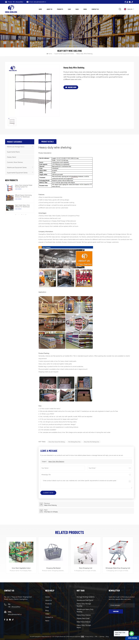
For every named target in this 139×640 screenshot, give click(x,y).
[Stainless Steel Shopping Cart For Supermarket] (118, 552)
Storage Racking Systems (86, 597)
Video (85, 9)
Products (60, 9)
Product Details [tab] (47, 141)
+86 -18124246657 (14, 607)
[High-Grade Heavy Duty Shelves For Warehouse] (10, 208)
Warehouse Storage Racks (15, 147)
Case (69, 9)
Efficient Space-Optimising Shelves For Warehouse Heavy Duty (23, 196)
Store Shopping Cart (53, 568)
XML (96, 636)
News (47, 621)
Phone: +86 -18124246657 (15, 2)
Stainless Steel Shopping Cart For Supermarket (118, 569)
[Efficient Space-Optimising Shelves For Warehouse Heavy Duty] (10, 198)
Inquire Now (72, 87)
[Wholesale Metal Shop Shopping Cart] (85, 552)
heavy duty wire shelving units (91, 441)
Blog (77, 9)
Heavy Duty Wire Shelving (56, 461)
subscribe (116, 611)
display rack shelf (83, 618)
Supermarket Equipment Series (64, 53)
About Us (49, 9)
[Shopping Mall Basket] (21, 552)
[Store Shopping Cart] (53, 552)
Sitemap (101, 636)
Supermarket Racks (13, 152)
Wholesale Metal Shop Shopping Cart (85, 568)
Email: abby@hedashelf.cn (37, 2)
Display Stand (11, 157)
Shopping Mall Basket (21, 568)
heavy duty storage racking (84, 605)
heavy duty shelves (84, 615)
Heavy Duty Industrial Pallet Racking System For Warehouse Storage (23, 186)
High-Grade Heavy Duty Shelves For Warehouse (22, 206)
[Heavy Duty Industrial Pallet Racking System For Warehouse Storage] (10, 188)
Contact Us (95, 9)
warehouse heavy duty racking (85, 610)
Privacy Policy (89, 636)
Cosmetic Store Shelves (15, 162)
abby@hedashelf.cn (15, 614)
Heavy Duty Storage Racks (84, 626)
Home (40, 9)
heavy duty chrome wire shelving (57, 441)
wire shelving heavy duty (74, 441)
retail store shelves (84, 622)
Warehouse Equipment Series (17, 167)
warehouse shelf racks (85, 600)
